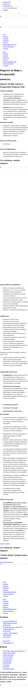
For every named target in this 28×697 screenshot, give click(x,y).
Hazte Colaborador (8, 46)
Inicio (4, 34)
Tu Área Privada (4, 13)
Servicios (5, 38)
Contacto (5, 48)
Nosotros (5, 36)
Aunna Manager (14, 13)
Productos (6, 40)
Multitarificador (24, 13)
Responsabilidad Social (9, 44)
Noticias (5, 42)
